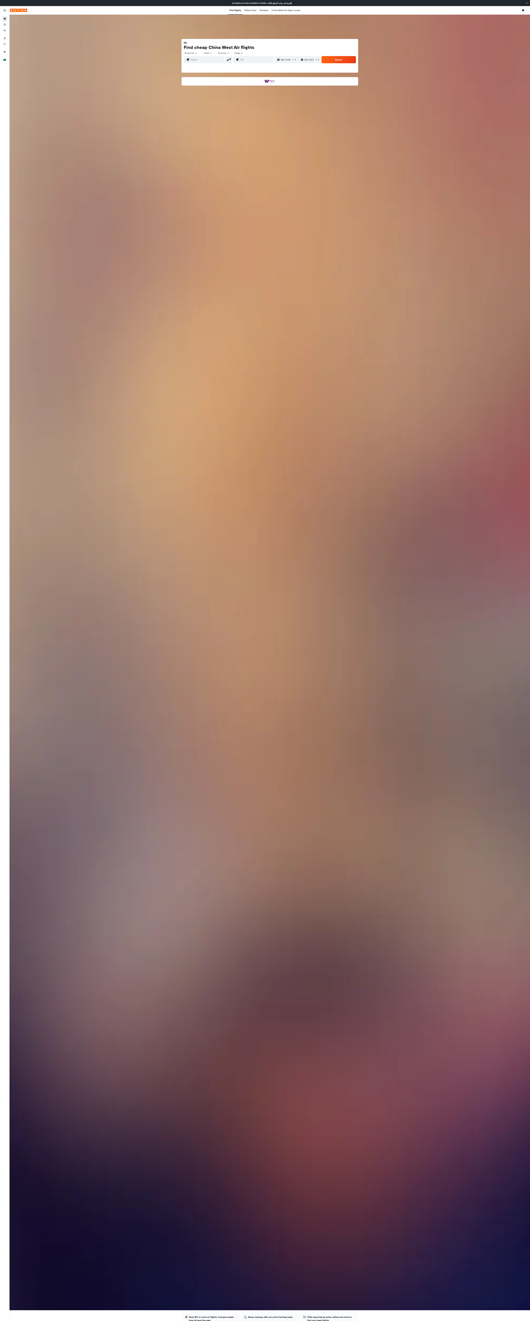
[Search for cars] (4, 30)
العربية (289, 3)
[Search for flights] (4, 19)
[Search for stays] (4, 24)
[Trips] (4, 52)
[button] (527, 3)
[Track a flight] (4, 44)
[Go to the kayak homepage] (18, 10)
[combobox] (191, 53)
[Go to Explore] (4, 38)
